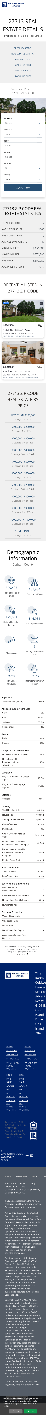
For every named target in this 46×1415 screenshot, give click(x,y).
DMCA (34, 1176)
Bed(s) (6, 141)
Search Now (23, 187)
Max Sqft (7, 175)
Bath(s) (7, 152)
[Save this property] (41, 303)
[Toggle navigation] (40, 4)
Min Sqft (7, 163)
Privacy (8, 1176)
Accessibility (21, 1176)
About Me (12, 1054)
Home (9, 1046)
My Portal (12, 1059)
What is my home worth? (12, 1066)
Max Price (8, 130)
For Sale (11, 1050)
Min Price (8, 118)
